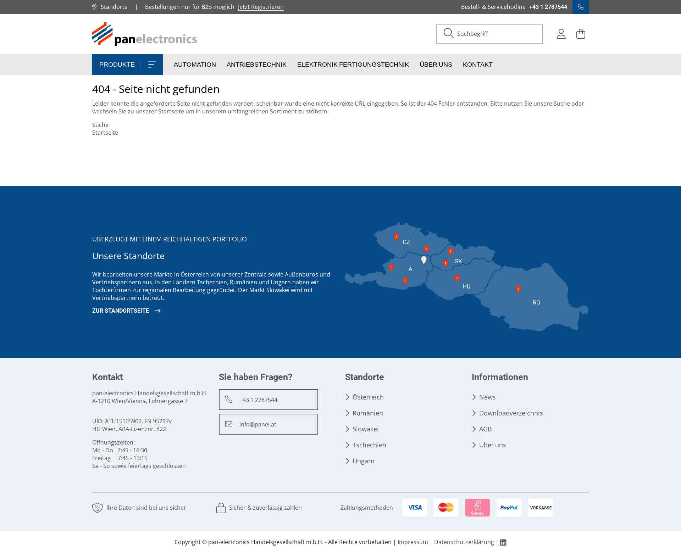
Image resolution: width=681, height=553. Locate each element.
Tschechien (369, 445)
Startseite (171, 111)
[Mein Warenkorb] (580, 34)
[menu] (340, 64)
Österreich (368, 397)
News (487, 397)
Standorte (112, 7)
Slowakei (366, 429)
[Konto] (561, 34)
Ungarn (364, 461)
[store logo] (145, 34)
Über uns (492, 445)
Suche (562, 103)
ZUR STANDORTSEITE (120, 310)
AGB (485, 429)
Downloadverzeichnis (511, 413)
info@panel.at (257, 424)
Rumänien (368, 413)
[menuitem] (127, 64)
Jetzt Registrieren (261, 7)
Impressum (413, 542)
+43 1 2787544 (258, 400)
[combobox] (496, 34)
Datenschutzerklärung (464, 542)
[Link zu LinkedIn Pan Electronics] (503, 542)
